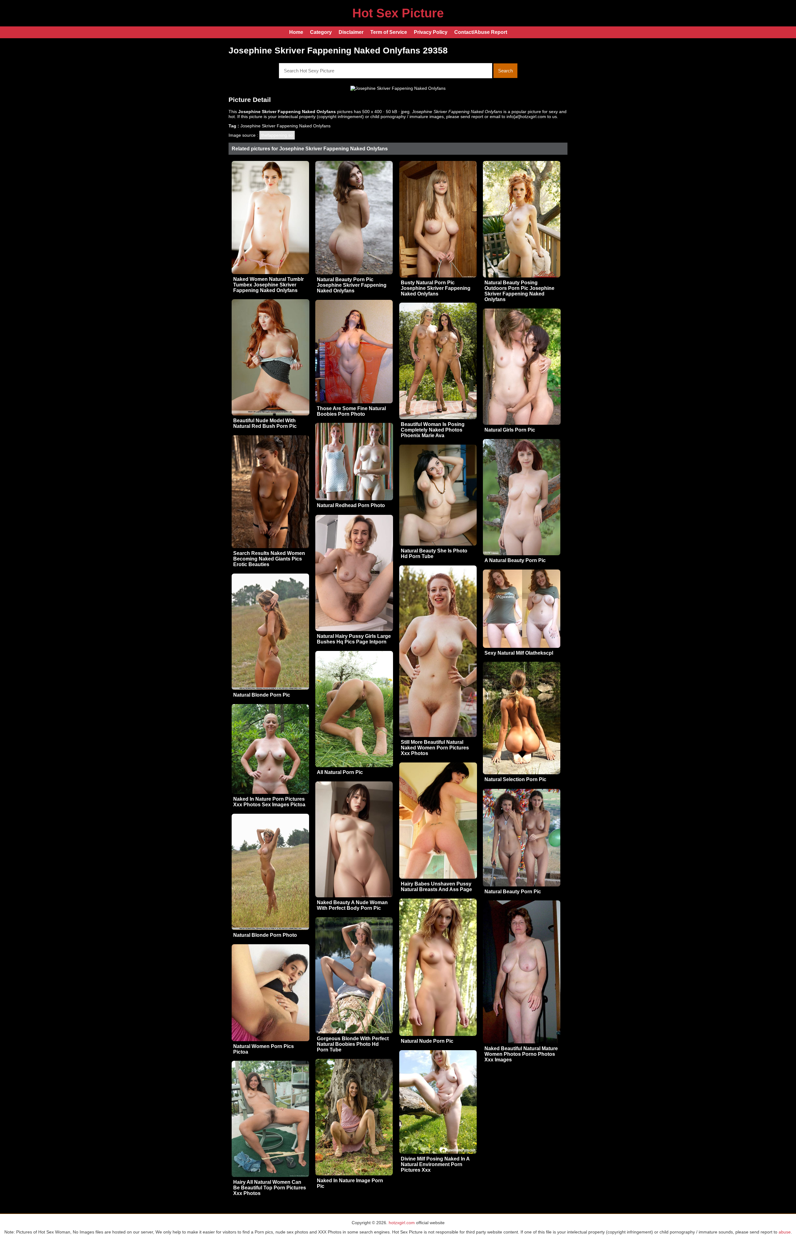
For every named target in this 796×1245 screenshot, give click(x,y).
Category (321, 32)
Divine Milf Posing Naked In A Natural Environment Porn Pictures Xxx (435, 1164)
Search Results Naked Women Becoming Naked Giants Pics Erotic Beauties (269, 559)
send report (471, 116)
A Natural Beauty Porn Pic (515, 560)
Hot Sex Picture (398, 13)
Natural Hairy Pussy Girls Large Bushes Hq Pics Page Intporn (354, 639)
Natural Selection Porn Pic (515, 779)
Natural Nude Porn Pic (427, 1041)
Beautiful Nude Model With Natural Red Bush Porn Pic (265, 423)
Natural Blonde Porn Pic (261, 695)
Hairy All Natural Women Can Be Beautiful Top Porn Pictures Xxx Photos (269, 1187)
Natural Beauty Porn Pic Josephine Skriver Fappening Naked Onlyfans (351, 285)
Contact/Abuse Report (480, 32)
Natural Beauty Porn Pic (512, 891)
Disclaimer (351, 32)
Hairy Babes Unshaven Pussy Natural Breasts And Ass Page (436, 886)
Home (296, 32)
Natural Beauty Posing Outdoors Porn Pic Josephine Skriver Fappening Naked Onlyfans (519, 291)
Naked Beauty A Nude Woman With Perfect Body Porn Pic (352, 905)
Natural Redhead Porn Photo (351, 505)
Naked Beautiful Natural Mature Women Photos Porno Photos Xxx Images (521, 1054)
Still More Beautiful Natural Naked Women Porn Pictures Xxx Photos (435, 747)
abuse (785, 1231)
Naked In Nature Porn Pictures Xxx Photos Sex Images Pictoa (269, 801)
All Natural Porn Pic (340, 772)
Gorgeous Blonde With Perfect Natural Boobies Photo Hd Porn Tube (353, 1044)
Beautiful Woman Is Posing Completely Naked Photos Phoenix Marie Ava (433, 430)
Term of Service (388, 32)
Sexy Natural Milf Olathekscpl (518, 653)
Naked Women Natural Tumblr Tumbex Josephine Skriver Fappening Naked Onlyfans (268, 285)
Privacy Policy (430, 32)
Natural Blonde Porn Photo (265, 935)
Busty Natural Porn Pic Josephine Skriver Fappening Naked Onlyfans (435, 288)
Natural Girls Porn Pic (509, 430)
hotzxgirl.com (402, 1222)
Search (505, 70)
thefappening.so (277, 135)
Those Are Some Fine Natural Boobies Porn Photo (351, 411)
